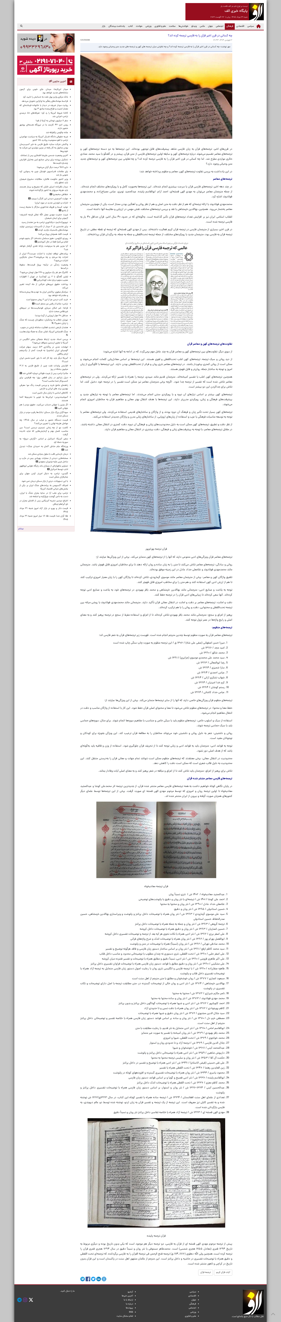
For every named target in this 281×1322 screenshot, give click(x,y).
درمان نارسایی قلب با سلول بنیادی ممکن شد (48, 454)
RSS (131, 1312)
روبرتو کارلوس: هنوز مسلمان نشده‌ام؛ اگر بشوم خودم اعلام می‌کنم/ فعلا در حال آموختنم (43, 240)
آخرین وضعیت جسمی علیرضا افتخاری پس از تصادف (44, 155)
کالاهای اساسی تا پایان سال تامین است (50, 393)
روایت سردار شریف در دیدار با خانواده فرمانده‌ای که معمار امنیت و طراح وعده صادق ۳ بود (43, 107)
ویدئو (194, 26)
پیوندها (129, 1308)
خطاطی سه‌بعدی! (60, 194)
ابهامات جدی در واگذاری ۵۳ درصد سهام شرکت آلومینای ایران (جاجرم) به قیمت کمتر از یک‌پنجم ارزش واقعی (43, 350)
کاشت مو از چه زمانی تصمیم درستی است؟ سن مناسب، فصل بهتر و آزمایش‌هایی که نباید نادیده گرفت (43, 431)
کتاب (130, 26)
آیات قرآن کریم (223, 1272)
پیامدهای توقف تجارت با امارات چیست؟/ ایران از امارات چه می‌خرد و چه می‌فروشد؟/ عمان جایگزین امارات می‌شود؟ (43, 257)
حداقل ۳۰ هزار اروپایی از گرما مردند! (51, 316)
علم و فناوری (160, 26)
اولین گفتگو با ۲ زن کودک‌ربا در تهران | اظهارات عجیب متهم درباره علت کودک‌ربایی (43, 278)
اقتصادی (240, 26)
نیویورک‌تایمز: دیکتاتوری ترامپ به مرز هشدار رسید (44, 222)
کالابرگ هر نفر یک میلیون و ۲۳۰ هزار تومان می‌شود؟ (44, 272)
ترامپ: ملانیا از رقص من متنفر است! (51, 304)
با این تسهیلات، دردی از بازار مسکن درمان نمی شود (45, 481)
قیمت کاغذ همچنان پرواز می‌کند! (53, 234)
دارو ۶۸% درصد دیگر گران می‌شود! (52, 167)
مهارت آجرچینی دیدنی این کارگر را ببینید (49, 199)
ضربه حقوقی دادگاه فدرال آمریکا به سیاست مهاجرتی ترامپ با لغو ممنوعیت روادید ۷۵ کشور (43, 138)
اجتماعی (219, 26)
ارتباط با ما (128, 1300)
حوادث (139, 26)
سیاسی (250, 26)
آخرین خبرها (127, 1296)
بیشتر (21, 529)
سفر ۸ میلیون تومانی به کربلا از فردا (52, 121)
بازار (103, 26)
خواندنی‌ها (183, 26)
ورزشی (148, 26)
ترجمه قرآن (205, 1272)
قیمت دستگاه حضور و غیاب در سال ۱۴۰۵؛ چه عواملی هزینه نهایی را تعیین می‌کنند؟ (43, 421)
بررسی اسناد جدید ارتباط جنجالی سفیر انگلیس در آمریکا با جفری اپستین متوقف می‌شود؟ (43, 341)
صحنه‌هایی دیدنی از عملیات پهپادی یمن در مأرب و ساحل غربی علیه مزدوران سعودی (43, 460)
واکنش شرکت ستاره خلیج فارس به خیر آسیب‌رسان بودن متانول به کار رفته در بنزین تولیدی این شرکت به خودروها (43, 148)
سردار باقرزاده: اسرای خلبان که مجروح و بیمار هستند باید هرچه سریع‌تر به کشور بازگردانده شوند (43, 188)
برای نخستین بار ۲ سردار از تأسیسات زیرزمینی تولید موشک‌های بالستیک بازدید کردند (43, 228)
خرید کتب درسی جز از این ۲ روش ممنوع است (47, 299)
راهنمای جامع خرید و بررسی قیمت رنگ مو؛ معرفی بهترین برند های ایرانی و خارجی (43, 387)
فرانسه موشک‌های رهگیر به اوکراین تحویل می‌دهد (45, 101)
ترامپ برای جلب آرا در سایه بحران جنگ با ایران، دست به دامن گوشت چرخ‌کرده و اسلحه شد (43, 495)
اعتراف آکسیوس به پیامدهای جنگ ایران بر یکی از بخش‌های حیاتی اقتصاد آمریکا (43, 487)
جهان (210, 26)
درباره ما (129, 1304)
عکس (202, 26)
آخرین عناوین (59, 82)
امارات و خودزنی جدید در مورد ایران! (51, 203)
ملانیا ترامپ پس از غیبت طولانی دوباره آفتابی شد (45, 373)
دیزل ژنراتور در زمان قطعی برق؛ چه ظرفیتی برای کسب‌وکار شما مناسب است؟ (43, 379)
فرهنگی (229, 26)
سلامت (172, 26)
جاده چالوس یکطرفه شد (57, 132)
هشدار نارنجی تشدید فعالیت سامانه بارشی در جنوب (44, 327)
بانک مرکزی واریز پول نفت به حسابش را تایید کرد (45, 97)
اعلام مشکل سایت (125, 1316)
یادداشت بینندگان (116, 26)
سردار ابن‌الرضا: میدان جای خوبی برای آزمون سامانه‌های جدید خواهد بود (43, 91)
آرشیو (130, 1292)
